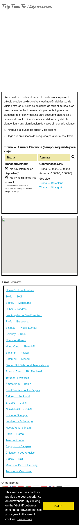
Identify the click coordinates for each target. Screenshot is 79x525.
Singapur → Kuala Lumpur (21, 327)
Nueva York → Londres (20, 290)
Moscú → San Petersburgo (22, 465)
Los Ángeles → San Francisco (24, 315)
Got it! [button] (58, 506)
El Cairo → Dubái (16, 402)
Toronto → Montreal (17, 377)
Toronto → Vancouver (19, 471)
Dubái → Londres (16, 309)
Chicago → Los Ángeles (20, 452)
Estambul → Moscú (18, 359)
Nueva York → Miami (18, 427)
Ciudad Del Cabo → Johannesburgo (27, 365)
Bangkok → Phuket (17, 352)
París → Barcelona (17, 321)
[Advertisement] (39, 50)
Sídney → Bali (14, 459)
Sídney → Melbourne (18, 302)
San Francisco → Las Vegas (23, 390)
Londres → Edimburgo (19, 421)
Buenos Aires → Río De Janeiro (25, 371)
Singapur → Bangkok (18, 446)
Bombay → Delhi (16, 334)
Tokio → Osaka (15, 440)
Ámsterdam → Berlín (18, 384)
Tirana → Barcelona (51, 183)
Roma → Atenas (16, 340)
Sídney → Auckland (18, 396)
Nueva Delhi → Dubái (19, 409)
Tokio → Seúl (14, 296)
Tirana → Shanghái (50, 187)
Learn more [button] (24, 519)
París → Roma (15, 434)
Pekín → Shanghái (17, 415)
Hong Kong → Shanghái (20, 346)
